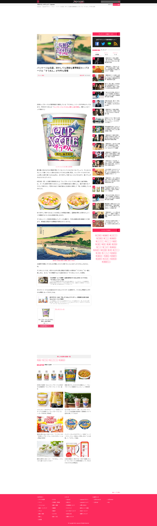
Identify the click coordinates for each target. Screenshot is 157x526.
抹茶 (110, 250)
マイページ (69, 508)
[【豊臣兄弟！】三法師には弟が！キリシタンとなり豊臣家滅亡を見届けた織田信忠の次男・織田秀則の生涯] (98, 78)
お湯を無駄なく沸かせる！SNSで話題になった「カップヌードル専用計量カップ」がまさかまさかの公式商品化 (78, 460)
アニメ (107, 238)
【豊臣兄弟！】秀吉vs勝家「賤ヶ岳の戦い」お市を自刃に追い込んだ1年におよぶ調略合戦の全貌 (112, 60)
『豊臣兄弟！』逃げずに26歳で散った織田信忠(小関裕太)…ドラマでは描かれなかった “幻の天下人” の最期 (112, 146)
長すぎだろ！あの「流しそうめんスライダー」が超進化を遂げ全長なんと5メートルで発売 (69, 298)
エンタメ (54, 513)
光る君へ (107, 259)
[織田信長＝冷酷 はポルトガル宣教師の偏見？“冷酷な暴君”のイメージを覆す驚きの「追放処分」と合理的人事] (98, 206)
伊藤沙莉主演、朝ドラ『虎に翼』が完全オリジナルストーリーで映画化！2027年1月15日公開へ (112, 103)
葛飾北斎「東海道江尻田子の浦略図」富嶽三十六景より (64, 260)
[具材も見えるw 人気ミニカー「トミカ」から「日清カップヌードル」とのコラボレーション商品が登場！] (50, 424)
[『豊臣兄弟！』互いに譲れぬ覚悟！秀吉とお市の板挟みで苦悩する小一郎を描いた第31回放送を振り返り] (98, 181)
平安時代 (100, 238)
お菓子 (98, 244)
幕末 (104, 244)
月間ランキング (70, 516)
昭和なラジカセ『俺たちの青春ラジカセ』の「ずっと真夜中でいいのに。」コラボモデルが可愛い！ (112, 120)
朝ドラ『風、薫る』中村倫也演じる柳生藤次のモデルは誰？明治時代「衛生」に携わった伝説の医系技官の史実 (112, 86)
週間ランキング (83, 513)
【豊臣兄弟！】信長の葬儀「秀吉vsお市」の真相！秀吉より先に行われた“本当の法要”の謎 (112, 112)
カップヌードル (54, 360)
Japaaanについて (84, 502)
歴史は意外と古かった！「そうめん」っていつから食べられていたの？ (50, 460)
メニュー (38, 1)
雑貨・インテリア (43, 508)
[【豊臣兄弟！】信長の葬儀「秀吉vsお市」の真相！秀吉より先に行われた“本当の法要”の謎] (98, 112)
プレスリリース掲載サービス (105, 34)
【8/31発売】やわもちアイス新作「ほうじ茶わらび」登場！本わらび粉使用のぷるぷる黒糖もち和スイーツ (112, 172)
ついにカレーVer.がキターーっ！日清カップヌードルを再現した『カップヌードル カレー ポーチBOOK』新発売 (50, 411)
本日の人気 (69, 513)
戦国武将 (114, 238)
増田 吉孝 (82, 75)
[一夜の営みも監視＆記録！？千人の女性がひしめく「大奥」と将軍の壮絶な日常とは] (98, 224)
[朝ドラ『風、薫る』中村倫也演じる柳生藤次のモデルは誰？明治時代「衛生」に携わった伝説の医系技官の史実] (98, 86)
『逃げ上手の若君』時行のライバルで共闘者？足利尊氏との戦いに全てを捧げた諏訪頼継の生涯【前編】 (112, 94)
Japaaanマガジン (46, 6)
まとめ (54, 499)
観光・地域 (41, 513)
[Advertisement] (64, 21)
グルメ (53, 6)
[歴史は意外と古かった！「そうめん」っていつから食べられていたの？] (50, 449)
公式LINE (109, 44)
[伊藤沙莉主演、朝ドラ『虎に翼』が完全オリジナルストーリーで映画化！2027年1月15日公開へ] (98, 104)
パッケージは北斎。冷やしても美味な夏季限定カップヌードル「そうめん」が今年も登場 (75, 6)
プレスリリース (59, 309)
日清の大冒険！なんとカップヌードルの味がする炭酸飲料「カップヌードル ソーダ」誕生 (50, 387)
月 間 (115, 53)
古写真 (40, 519)
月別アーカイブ (83, 511)
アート (40, 502)
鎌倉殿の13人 (107, 262)
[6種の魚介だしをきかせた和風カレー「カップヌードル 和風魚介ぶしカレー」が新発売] (78, 375)
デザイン (117, 250)
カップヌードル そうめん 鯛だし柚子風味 (66, 107)
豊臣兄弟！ (100, 256)
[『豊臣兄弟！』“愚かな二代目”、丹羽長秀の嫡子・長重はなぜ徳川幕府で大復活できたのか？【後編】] (98, 69)
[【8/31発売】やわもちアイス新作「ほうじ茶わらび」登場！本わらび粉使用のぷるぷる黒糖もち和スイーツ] (98, 172)
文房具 (99, 253)
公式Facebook (97, 44)
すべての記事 (42, 499)
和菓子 (54, 511)
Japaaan (78, 1)
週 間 (106, 53)
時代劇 (115, 244)
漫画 (109, 244)
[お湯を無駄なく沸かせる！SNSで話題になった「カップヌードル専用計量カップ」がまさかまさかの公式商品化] (78, 449)
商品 (43, 75)
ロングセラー (100, 241)
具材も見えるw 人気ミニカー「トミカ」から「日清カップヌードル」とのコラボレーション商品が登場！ (50, 436)
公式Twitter (103, 44)
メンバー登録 (116, 4)
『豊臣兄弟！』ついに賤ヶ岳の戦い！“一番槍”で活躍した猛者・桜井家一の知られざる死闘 (112, 214)
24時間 (97, 53)
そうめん (46, 360)
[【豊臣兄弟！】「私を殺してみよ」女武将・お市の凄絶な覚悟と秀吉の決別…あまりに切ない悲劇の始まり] (98, 164)
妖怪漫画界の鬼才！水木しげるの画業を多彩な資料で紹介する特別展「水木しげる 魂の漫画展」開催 (112, 129)
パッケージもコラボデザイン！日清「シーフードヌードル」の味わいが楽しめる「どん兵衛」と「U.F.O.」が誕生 (78, 436)
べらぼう (106, 247)
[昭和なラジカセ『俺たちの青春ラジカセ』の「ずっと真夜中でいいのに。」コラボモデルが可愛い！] (98, 121)
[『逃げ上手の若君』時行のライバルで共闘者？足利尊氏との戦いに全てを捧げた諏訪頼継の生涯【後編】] (98, 198)
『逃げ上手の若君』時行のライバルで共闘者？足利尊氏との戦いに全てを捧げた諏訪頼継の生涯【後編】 (112, 197)
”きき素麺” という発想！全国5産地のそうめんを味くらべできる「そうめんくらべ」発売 (68, 279)
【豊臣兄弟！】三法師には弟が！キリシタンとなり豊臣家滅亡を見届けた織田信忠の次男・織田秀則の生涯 (112, 77)
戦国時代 (106, 235)
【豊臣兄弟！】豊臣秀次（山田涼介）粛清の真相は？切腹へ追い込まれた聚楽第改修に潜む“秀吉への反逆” (112, 154)
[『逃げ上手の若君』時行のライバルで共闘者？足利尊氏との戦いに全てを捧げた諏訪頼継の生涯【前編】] (98, 95)
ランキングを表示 (105, 230)
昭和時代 (99, 259)
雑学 (115, 241)
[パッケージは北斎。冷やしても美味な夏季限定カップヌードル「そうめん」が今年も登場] (64, 49)
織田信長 (114, 247)
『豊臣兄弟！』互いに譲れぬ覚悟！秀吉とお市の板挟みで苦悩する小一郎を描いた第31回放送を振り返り (112, 180)
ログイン (110, 4)
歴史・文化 (55, 516)
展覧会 (107, 256)
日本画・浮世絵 (56, 502)
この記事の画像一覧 (65, 356)
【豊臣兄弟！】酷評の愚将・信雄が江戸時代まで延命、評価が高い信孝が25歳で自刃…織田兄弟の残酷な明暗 (112, 137)
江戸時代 (99, 235)
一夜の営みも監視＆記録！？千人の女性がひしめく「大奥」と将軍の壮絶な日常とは (112, 222)
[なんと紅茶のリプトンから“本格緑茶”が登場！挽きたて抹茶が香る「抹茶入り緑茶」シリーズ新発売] (98, 189)
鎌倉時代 (114, 256)
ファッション (42, 505)
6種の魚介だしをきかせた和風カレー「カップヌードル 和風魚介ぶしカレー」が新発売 (77, 386)
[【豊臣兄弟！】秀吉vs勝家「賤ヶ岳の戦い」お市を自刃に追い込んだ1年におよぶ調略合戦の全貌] (98, 61)
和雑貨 (54, 508)
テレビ (99, 247)
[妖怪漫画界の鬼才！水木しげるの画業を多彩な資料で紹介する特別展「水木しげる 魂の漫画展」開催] (98, 129)
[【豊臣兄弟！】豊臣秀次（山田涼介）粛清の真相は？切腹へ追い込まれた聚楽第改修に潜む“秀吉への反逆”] (98, 155)
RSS (116, 44)
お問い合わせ (83, 505)
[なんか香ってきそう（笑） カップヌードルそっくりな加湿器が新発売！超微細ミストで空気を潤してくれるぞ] (78, 400)
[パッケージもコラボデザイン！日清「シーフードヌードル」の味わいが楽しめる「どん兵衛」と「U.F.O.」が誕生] (78, 424)
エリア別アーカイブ (71, 511)
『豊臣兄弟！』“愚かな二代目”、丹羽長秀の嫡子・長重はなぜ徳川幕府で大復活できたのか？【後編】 (112, 69)
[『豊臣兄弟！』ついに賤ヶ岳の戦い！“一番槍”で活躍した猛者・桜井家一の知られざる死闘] (98, 215)
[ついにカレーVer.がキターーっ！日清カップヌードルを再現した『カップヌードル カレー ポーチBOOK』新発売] (50, 400)
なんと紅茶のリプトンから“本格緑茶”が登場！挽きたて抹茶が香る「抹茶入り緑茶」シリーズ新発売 (112, 189)
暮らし (40, 516)
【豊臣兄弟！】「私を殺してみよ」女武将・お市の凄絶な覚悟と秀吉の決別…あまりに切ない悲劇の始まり (112, 163)
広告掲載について (70, 505)
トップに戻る (116, 492)
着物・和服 (55, 505)
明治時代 (97, 250)
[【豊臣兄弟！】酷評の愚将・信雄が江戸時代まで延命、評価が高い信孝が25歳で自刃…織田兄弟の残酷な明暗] (98, 138)
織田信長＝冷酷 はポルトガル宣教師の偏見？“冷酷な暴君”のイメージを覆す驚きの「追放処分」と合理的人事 (112, 206)
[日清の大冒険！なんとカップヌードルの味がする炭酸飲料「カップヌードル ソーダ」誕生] (50, 375)
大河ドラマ (114, 235)
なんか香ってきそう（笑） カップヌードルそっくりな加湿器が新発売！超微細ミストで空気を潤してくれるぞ (78, 411)
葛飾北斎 (63, 360)
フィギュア (106, 253)
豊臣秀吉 (114, 253)
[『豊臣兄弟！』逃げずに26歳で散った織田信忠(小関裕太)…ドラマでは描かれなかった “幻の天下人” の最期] (98, 146)
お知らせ (68, 502)
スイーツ (109, 241)
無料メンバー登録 (84, 508)
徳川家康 (104, 250)
